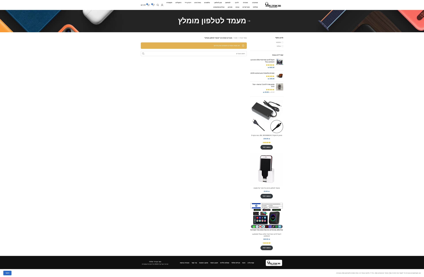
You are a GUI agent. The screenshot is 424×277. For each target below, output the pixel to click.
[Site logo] (273, 5)
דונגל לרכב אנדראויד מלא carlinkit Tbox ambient (262, 61)
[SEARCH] (143, 53)
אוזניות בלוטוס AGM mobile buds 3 (262, 73)
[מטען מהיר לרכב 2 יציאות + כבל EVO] (279, 88)
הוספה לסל (267, 147)
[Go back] (249, 21)
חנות (235, 38)
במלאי (279, 46)
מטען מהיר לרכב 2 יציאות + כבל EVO (263, 85)
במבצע (278, 42)
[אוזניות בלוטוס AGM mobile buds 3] (279, 76)
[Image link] (274, 263)
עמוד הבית (243, 38)
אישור (7, 273)
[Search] (158, 5)
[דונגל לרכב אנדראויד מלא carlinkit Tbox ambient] (279, 64)
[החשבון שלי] (162, 5)
